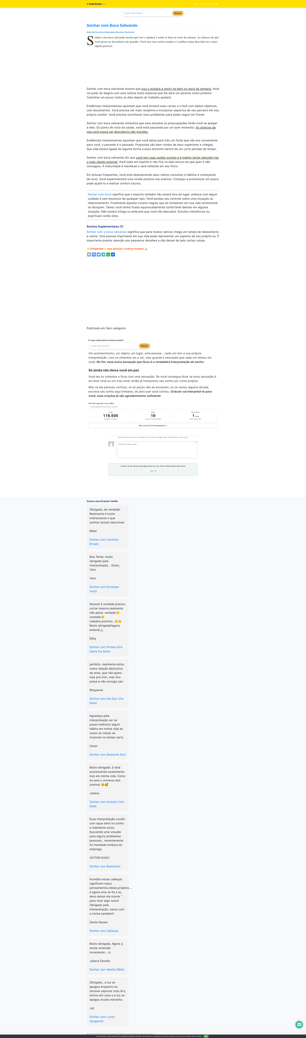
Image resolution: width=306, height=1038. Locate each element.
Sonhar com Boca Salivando (112, 25)
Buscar (178, 13)
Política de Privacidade (209, 4)
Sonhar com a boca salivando (107, 232)
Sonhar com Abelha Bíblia (107, 969)
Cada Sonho (94, 4)
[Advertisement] (153, 69)
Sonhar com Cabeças (104, 931)
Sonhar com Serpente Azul (108, 754)
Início (196, 4)
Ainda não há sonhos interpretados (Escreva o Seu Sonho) (110, 32)
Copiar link (153, 471)
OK (206, 1036)
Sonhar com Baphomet (105, 866)
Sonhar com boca (100, 194)
